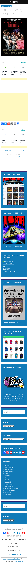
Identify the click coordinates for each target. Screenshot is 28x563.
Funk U (7, 480)
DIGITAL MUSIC (8, 264)
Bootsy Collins (9, 469)
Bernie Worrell (9, 467)
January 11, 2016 (6, 6)
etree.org (7, 475)
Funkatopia (8, 482)
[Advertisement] (14, 109)
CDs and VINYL (9, 261)
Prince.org (8, 492)
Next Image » (23, 150)
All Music (7, 465)
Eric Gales (7, 473)
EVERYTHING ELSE (9, 272)
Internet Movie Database (12, 488)
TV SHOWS (6, 269)
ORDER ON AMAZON (10, 322)
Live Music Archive (10, 490)
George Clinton (9, 486)
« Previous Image (6, 150)
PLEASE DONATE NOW (14, 246)
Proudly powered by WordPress (11, 559)
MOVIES (5, 266)
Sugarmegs (8, 494)
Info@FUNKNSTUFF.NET (14, 554)
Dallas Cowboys (9, 471)
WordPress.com (18, 561)
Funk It (7, 478)
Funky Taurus (9, 484)
